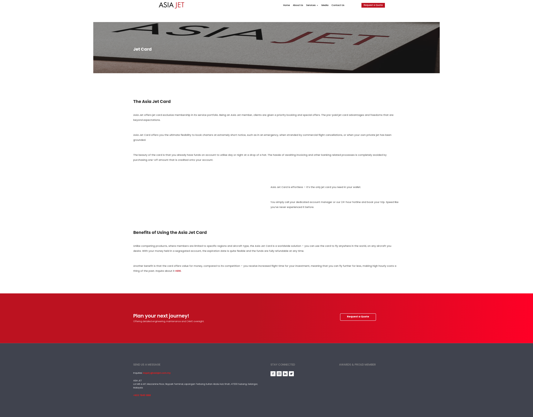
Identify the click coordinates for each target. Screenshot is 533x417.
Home (286, 5)
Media (324, 5)
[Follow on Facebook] (273, 373)
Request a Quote (373, 5)
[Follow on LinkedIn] (285, 373)
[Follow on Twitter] (291, 373)
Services (311, 5)
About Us (298, 5)
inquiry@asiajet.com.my (157, 373)
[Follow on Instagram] (279, 373)
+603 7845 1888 (142, 395)
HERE (178, 271)
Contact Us (337, 5)
